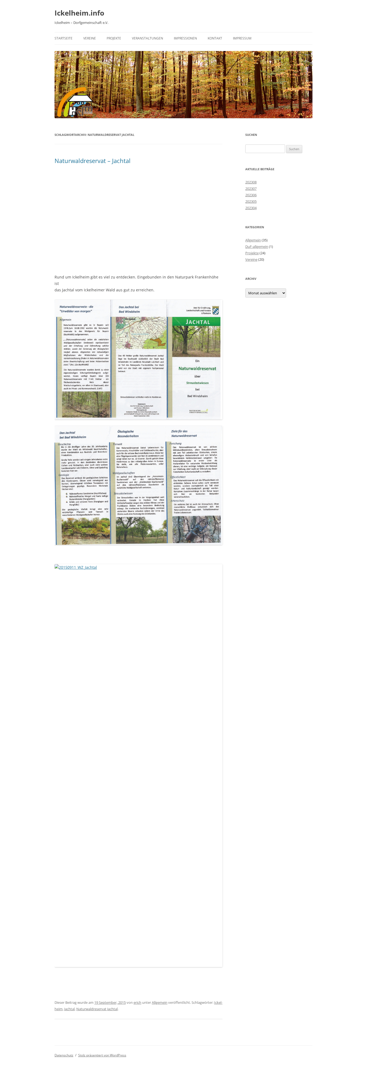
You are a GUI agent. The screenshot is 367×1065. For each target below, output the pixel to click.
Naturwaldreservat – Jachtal (93, 161)
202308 (251, 182)
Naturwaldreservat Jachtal (97, 1008)
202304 (251, 207)
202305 (251, 201)
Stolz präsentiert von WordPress (102, 1055)
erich (137, 1002)
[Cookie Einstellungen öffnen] (11, 1058)
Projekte (114, 38)
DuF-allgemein (256, 246)
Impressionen (185, 38)
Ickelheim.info (79, 13)
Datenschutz (64, 1055)
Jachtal (69, 1008)
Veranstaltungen (147, 38)
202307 (251, 188)
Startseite (64, 38)
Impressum (242, 38)
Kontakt (215, 38)
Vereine (89, 38)
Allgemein (159, 1002)
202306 (251, 195)
